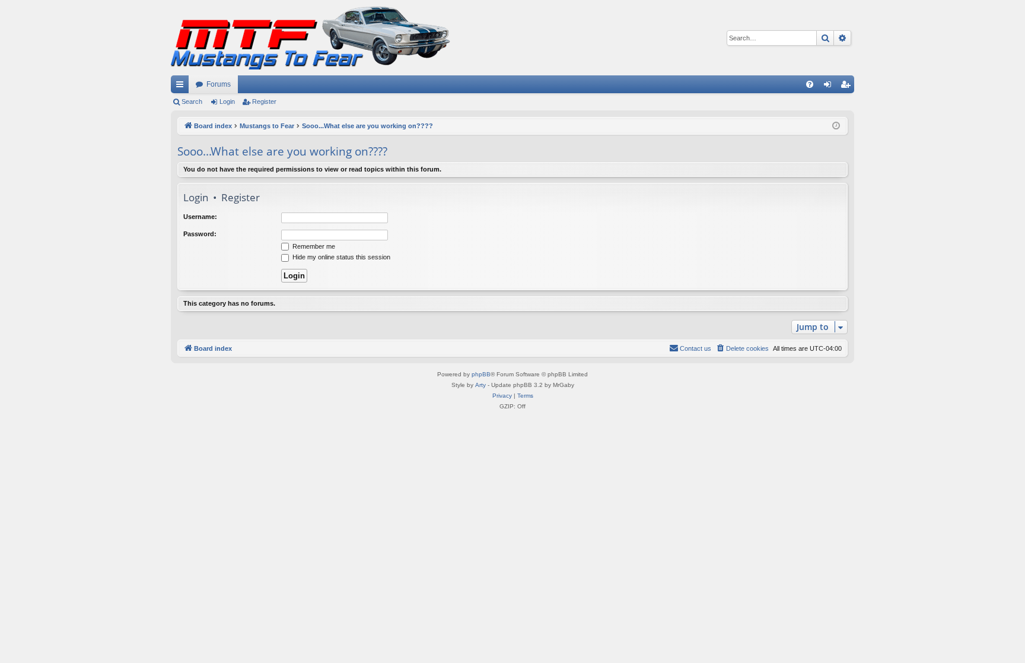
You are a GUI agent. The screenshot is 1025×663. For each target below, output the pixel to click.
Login (227, 101)
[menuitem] (810, 84)
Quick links (182, 86)
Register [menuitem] (847, 86)
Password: (200, 233)
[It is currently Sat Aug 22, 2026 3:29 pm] (836, 126)
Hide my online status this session (340, 257)
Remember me (313, 246)
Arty (480, 385)
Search (192, 101)
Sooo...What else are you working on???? (282, 151)
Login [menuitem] (829, 86)
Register (264, 101)
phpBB (481, 374)
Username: (200, 216)
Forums (218, 84)
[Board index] (310, 37)
